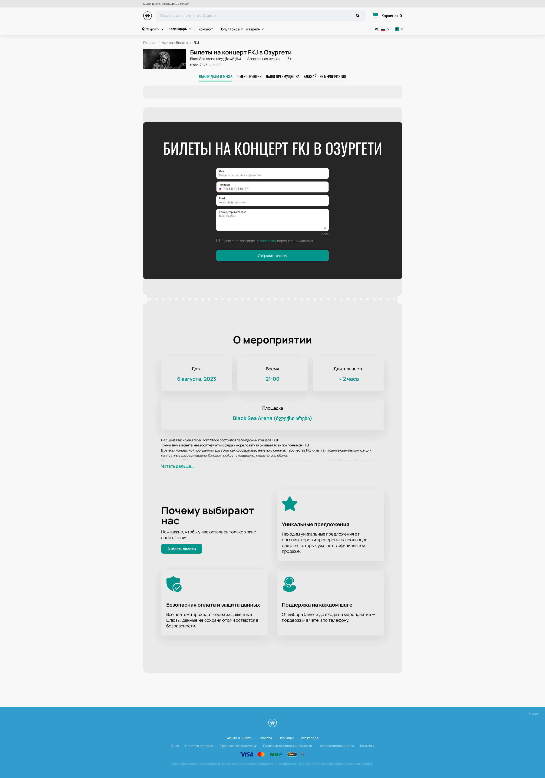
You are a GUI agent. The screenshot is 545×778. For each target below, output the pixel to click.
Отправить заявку (272, 255)
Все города (309, 738)
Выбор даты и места (215, 76)
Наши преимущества (283, 76)
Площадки (286, 738)
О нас (175, 746)
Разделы (253, 29)
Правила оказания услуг (238, 746)
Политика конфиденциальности (287, 746)
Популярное (229, 29)
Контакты (367, 746)
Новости (265, 738)
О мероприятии (249, 76)
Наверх (533, 713)
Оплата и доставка (199, 746)
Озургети (152, 29)
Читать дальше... (177, 466)
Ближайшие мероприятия (325, 76)
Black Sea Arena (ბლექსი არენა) (215, 58)
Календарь (178, 29)
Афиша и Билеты (239, 738)
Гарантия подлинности (336, 746)
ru (377, 29)
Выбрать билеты (182, 548)
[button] (220, 188)
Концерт (206, 29)
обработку (268, 240)
